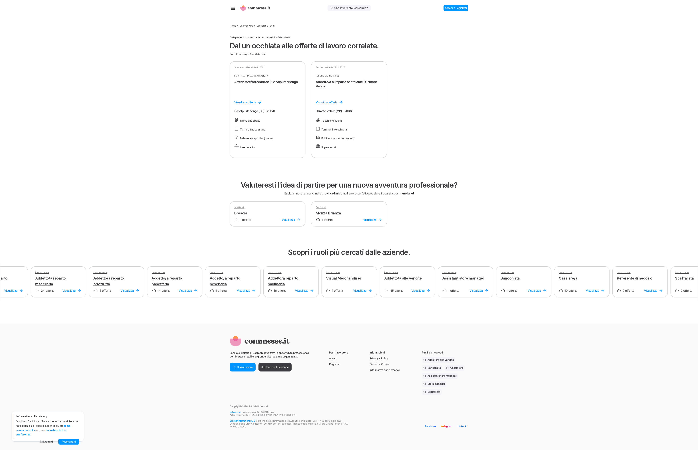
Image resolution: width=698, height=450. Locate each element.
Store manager (436, 383)
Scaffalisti (261, 25)
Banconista (434, 367)
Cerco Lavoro (246, 25)
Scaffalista (434, 391)
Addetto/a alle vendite (441, 359)
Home (233, 25)
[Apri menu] (233, 8)
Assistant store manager (442, 375)
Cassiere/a (456, 367)
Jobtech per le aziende (275, 367)
